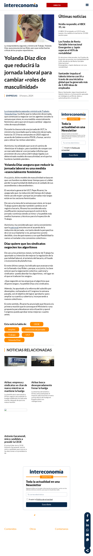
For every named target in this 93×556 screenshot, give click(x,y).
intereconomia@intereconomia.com (70, 535)
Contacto (34, 534)
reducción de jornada (35, 329)
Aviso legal (34, 538)
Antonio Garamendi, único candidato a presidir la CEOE (15, 439)
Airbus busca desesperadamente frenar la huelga (41, 385)
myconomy (9, 534)
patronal (14, 227)
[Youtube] (72, 517)
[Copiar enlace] (87, 540)
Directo (57, 5)
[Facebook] (65, 517)
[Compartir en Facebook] (87, 516)
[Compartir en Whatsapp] (87, 530)
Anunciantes (9, 538)
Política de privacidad (38, 542)
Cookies (33, 546)
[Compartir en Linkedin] (87, 525)
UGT (28, 334)
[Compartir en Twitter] (87, 521)
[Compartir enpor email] (87, 535)
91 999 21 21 (60, 539)
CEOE (36, 324)
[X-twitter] (58, 517)
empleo (11, 329)
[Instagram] (79, 517)
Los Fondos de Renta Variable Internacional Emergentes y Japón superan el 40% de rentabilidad (70, 47)
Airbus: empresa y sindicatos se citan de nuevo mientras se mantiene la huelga (15, 386)
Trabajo (12, 334)
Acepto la (41, 499)
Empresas (11, 95)
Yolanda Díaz (14, 340)
